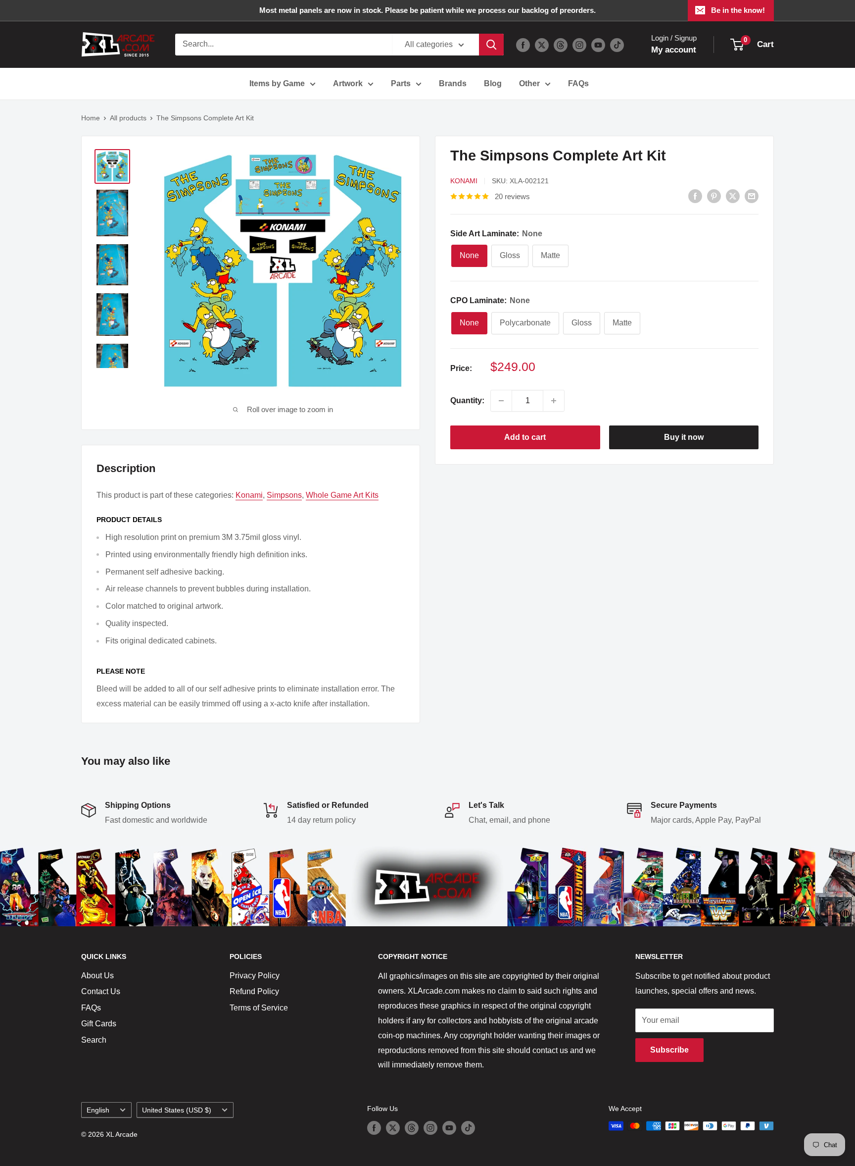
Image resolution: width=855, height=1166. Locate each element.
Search (93, 1040)
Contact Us (100, 991)
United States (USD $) (176, 1110)
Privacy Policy (255, 975)
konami (249, 495)
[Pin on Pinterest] (714, 195)
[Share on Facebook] (695, 195)
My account (673, 49)
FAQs (578, 83)
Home (90, 118)
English (98, 1110)
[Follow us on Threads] (561, 44)
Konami (463, 181)
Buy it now (684, 437)
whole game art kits (342, 495)
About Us (97, 975)
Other (529, 83)
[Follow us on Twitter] (542, 44)
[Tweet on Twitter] (733, 195)
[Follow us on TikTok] (617, 44)
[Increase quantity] (553, 400)
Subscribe (669, 1050)
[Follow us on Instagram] (579, 44)
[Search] (491, 44)
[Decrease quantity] (501, 400)
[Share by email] (752, 195)
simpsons (284, 495)
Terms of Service (259, 1008)
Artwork (348, 83)
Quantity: (467, 400)
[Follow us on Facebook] (523, 44)
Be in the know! (738, 10)
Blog (493, 83)
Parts (401, 83)
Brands (453, 83)
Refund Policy (254, 991)
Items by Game (277, 83)
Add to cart (525, 437)
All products (128, 118)
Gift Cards (98, 1023)
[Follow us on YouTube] (598, 44)
